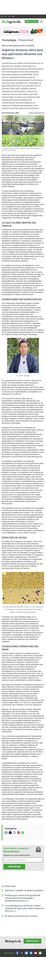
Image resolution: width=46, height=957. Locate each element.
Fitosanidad (25, 40)
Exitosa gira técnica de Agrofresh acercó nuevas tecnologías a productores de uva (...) (22, 898)
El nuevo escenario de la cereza (21, 916)
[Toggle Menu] (42, 22)
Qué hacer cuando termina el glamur (24, 890)
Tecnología (9, 40)
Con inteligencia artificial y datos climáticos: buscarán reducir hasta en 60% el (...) (24, 908)
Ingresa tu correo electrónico (16, 855)
